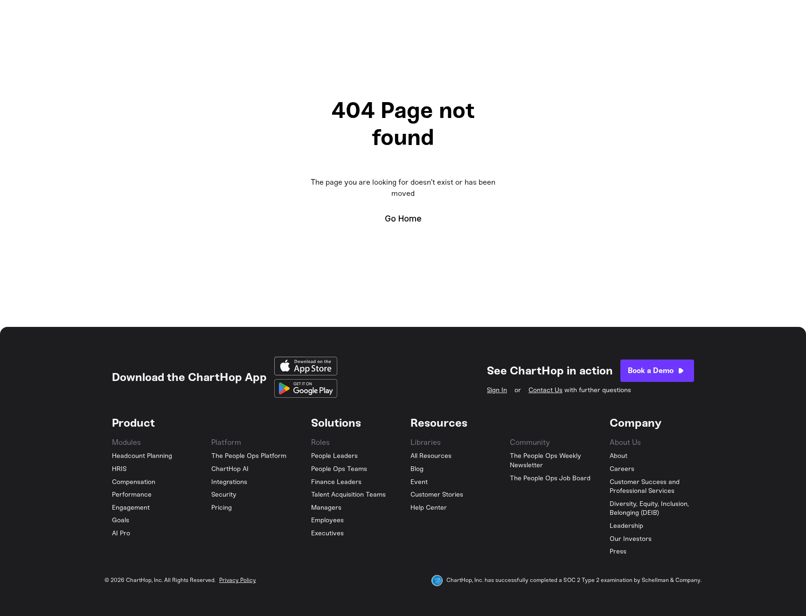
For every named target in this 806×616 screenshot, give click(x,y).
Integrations (229, 482)
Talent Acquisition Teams (348, 494)
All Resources (431, 456)
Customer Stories (436, 494)
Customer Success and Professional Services (645, 486)
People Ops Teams (339, 469)
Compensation (133, 482)
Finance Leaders (336, 482)
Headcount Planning (142, 456)
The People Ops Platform (248, 456)
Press (618, 551)
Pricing (221, 508)
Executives (327, 533)
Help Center (428, 508)
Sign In (497, 390)
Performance (132, 494)
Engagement (131, 508)
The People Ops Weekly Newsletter (545, 460)
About (618, 456)
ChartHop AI (230, 469)
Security (223, 494)
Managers (326, 508)
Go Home (403, 218)
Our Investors (631, 539)
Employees (327, 520)
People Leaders (334, 456)
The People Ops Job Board (550, 478)
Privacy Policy (237, 580)
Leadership (626, 526)
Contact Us (545, 390)
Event (419, 482)
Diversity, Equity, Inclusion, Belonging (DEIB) (649, 508)
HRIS (119, 469)
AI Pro (121, 533)
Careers (622, 469)
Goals (120, 520)
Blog (417, 469)
